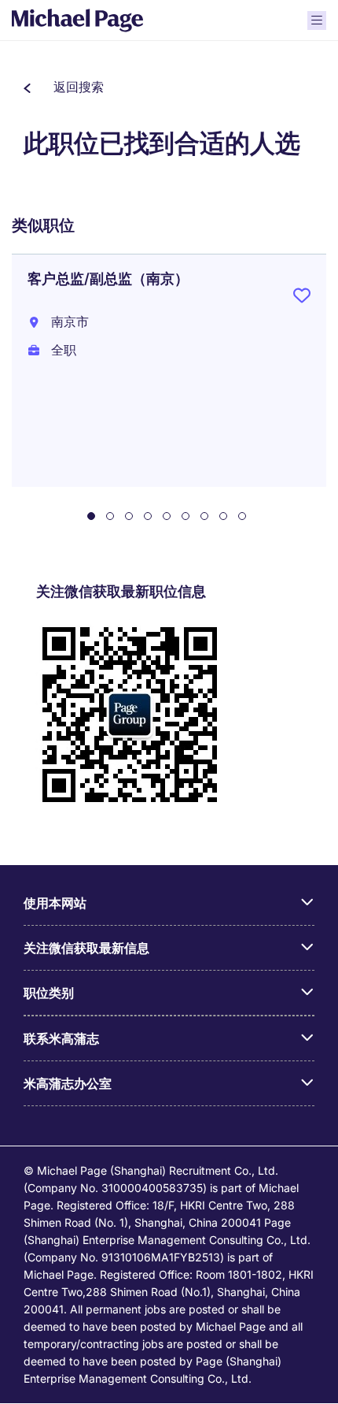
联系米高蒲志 (61, 1038)
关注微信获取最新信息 (86, 948)
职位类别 (49, 992)
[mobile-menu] (316, 20)
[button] (64, 87)
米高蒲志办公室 (68, 1083)
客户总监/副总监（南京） (108, 278)
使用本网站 (55, 903)
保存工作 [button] (301, 298)
